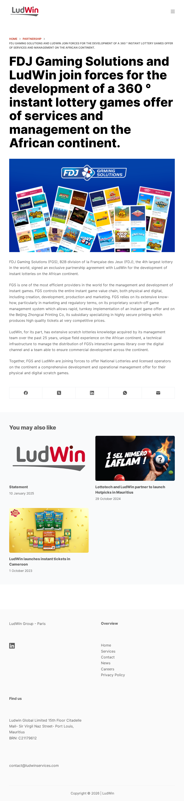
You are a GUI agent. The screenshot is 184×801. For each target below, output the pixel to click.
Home (106, 645)
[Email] (158, 393)
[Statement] (49, 458)
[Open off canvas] (173, 11)
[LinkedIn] (92, 393)
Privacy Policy (113, 675)
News (105, 663)
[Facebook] (25, 393)
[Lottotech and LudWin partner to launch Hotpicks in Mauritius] (135, 458)
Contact (108, 657)
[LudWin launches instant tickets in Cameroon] (49, 530)
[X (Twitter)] (58, 393)
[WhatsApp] (125, 393)
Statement (18, 487)
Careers (107, 669)
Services (108, 651)
